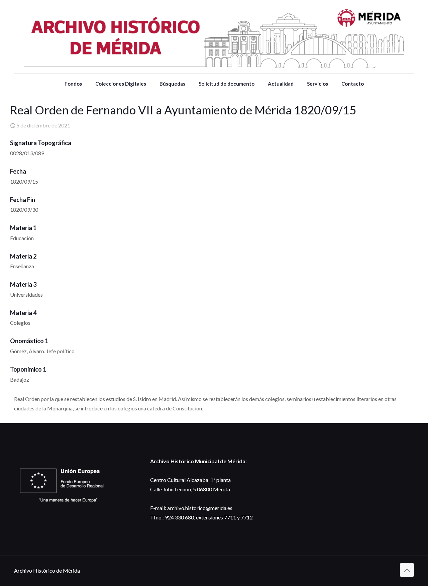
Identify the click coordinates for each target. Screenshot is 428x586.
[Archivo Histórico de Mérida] (214, 36)
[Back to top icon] (407, 570)
